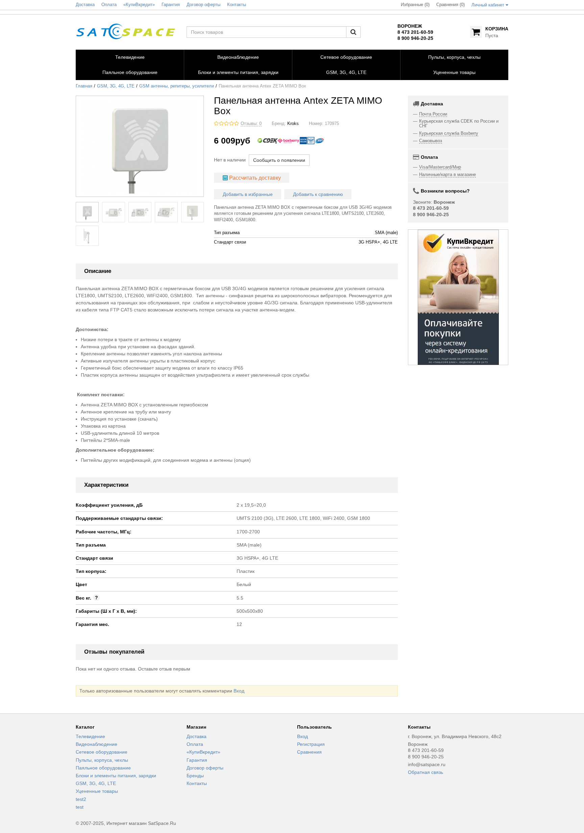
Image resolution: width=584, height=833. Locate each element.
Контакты (197, 783)
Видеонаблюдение (96, 744)
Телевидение (90, 736)
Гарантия (197, 760)
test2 (81, 799)
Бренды (195, 775)
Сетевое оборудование (101, 752)
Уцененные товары (97, 791)
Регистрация (311, 744)
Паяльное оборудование (103, 768)
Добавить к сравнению (318, 194)
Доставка (196, 736)
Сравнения (309, 752)
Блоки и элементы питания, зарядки (116, 775)
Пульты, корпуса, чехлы (102, 760)
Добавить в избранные (248, 194)
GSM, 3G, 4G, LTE (116, 86)
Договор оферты (205, 768)
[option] (458, 297)
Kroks (293, 123)
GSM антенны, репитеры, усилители (176, 86)
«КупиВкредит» (203, 752)
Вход (239, 690)
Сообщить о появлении (279, 160)
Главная (84, 86)
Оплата (195, 744)
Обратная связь (425, 772)
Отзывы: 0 (251, 123)
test (79, 807)
